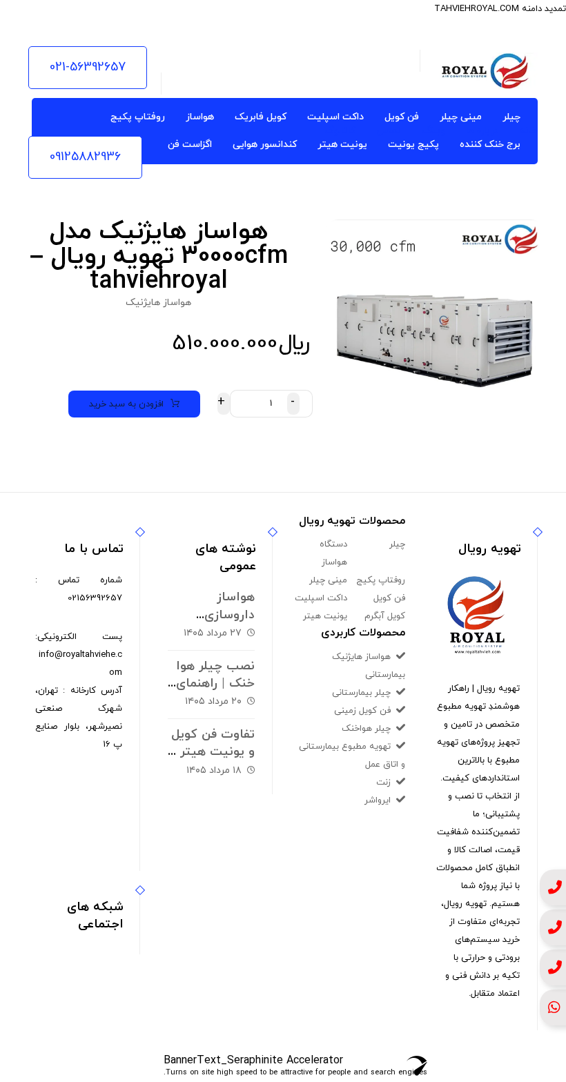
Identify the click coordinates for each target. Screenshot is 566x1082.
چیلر (397, 544)
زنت (383, 782)
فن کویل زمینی (362, 711)
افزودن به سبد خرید (126, 404)
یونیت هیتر (325, 616)
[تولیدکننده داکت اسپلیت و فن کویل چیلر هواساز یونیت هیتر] (486, 71)
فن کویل (389, 598)
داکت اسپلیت (321, 598)
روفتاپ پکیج (380, 580)
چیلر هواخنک (366, 728)
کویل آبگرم (384, 616)
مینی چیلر (328, 580)
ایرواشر (377, 800)
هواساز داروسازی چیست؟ (229, 614)
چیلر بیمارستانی (361, 693)
